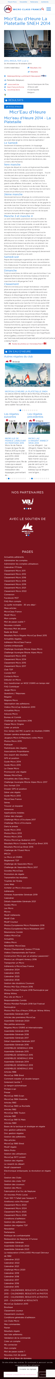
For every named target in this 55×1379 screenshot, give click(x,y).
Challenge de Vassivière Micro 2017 (21, 867)
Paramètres (45, 1374)
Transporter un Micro (14, 963)
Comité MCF (10, 673)
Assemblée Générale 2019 (16, 1031)
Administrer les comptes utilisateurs (21, 564)
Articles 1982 (10, 1109)
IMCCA (7, 854)
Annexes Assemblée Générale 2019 (20, 895)
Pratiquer (8, 744)
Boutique (8, 1307)
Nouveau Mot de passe (15, 629)
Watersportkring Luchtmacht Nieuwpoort (24, 76)
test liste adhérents (13, 1334)
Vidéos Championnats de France (19, 952)
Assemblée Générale (14, 1242)
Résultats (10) (35, 68)
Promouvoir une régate (15, 772)
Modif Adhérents (12, 915)
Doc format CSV (12, 785)
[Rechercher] (41, 9)
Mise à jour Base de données (17, 1358)
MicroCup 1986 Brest (14, 1075)
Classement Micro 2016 (15, 577)
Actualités (9, 939)
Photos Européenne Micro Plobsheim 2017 (24, 929)
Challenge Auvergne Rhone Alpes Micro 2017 (25, 782)
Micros (7, 912)
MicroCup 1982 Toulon (14, 1113)
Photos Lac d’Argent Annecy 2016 (20, 959)
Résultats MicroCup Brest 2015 (18, 847)
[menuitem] (12, 2)
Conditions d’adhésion (14, 1218)
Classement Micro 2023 (15, 1205)
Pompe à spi (10, 1089)
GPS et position (11, 758)
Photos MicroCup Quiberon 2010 (19, 840)
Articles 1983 (10, 1103)
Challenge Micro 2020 (14, 1270)
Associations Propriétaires (16, 751)
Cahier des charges (13, 816)
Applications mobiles (14, 813)
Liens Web (9, 884)
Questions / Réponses (14, 693)
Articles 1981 (10, 1116)
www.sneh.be (13, 84)
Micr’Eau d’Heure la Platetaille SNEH (26, 391)
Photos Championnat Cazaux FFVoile (22, 949)
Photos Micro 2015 (13, 741)
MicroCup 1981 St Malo (15, 1120)
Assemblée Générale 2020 (16, 1021)
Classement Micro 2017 (15, 666)
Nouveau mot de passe (15, 1355)
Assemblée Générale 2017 (16, 1038)
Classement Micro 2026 (15, 1215)
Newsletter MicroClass (14, 946)
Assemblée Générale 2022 (16, 1246)
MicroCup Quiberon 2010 (16, 1304)
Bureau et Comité (12, 717)
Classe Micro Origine (14, 724)
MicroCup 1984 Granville (15, 1099)
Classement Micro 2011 (14, 571)
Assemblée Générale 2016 (16, 1045)
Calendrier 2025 (11, 973)
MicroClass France (13, 612)
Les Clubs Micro (11, 1321)
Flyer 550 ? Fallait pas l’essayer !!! (20, 1198)
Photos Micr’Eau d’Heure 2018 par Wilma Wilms (27, 1010)
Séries (7, 802)
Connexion (9, 594)
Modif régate (10, 1147)
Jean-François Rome (15, 87)
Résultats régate (12, 1331)
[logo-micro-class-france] (22, 9)
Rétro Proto (9, 1150)
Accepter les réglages (27, 1369)
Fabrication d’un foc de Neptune (20, 1191)
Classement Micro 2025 (15, 1212)
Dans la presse (11, 826)
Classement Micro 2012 (15, 574)
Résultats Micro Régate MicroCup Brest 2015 (25, 635)
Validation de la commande (17, 1338)
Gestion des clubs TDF (15, 1181)
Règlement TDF (11, 860)
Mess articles (10, 608)
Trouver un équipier (13, 806)
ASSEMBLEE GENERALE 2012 (18, 1068)
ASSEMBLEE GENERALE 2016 (18, 1048)
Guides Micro (10, 905)
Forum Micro (12, 2)
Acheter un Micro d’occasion (18, 888)
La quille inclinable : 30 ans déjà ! (20, 605)
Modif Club (9, 918)
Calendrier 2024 (12, 970)
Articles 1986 (10, 1072)
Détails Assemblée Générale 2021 (20, 901)
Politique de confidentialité (17, 1236)
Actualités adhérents (14, 557)
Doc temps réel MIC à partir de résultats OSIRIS (27, 731)
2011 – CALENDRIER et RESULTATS (21, 1300)
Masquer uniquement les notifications (21, 1374)
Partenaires (34, 2)
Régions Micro (11, 700)
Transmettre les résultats (16, 877)
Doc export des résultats (16, 755)
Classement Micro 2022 (15, 591)
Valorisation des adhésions (16, 704)
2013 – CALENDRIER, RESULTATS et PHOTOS (26, 1293)
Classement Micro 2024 (15, 1208)
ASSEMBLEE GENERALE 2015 (18, 1055)
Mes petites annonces (14, 1024)
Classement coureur (13, 1311)
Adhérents (44, 2)
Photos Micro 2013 (13, 833)
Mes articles (9, 1140)
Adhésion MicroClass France (17, 642)
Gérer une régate (12, 792)
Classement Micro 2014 (15, 659)
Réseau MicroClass (13, 775)
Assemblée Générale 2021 (16, 1014)
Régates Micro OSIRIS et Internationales (23, 1028)
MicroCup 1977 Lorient (15, 1157)
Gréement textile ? (13, 1082)
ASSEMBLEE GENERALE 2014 (18, 1058)
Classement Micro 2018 (15, 581)
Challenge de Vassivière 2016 (18, 721)
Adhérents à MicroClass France (19, 966)
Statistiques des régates (15, 748)
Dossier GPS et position (15, 789)
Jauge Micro (10, 690)
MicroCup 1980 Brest (14, 1143)
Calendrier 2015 (11, 1287)
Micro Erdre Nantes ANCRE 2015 (15, 439)
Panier (7, 1328)
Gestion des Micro (12, 1188)
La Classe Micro (11, 768)
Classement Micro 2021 (15, 588)
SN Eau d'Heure (14, 107)
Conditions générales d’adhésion (19, 1317)
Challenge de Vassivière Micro (18, 864)
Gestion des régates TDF (16, 1225)
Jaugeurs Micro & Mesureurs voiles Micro (23, 738)
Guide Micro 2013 (12, 796)
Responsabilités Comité (15, 1000)
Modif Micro (10, 615)
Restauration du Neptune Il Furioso (21, 1239)
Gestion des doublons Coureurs (19, 983)
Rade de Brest (11, 632)
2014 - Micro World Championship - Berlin (39, 421)
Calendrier (9, 898)
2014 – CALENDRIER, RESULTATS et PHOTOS (26, 1290)
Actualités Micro (12, 710)
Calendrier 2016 (11, 1283)
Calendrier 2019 (11, 1273)
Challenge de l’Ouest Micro (17, 850)
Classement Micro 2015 (15, 663)
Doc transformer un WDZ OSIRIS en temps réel (26, 683)
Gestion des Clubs (12, 1178)
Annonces (9, 809)
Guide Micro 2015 (12, 765)
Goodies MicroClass (13, 871)
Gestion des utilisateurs (15, 1154)
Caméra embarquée (13, 646)
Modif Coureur (11, 922)
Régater (8, 697)
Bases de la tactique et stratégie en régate (24, 1126)
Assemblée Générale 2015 (16, 1051)
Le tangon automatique (15, 1085)
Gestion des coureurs (14, 1184)
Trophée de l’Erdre (13, 881)
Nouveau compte (12, 625)
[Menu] (47, 9)
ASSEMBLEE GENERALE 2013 (18, 1065)
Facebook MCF (11, 598)
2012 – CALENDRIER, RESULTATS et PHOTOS (26, 1297)
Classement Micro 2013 (15, 656)
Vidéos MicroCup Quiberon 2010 (19, 707)
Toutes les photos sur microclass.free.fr (27, 344)
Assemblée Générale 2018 (16, 1034)
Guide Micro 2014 (12, 762)
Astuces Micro (11, 714)
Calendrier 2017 (11, 1280)
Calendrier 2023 (11, 1259)
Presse (7, 1092)
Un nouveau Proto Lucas (16, 1195)
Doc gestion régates (14, 1133)
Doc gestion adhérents (15, 1130)
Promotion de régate (14, 874)
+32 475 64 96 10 (13, 90)
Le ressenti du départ (14, 1164)
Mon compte (10, 618)
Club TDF (8, 669)
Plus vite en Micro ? (13, 997)
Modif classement (12, 1167)
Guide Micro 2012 (12, 830)
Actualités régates (12, 639)
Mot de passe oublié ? (14, 622)
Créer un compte (12, 1341)
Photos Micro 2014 (13, 837)
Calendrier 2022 (11, 1263)
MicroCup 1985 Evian (14, 1096)
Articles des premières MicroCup (19, 1017)
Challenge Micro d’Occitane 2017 (20, 820)
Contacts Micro (11, 676)
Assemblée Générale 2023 (16, 1249)
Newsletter (23, 2)
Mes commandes (12, 1324)
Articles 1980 (10, 1123)
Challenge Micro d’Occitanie (17, 823)
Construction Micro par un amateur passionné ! (26, 956)
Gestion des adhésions (14, 1222)
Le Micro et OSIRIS (13, 857)
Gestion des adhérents (14, 1137)
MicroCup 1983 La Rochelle (17, 1106)
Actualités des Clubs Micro (17, 779)
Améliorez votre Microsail (16, 1201)
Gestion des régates (13, 1161)
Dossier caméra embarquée (17, 734)
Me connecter (10, 1345)
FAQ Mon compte (12, 601)
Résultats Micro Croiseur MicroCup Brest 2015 (26, 843)
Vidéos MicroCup (12, 935)
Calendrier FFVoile (13, 567)
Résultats (34, 72)
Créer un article (11, 727)
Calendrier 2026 (12, 980)
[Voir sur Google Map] (5, 95)
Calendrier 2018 (11, 1276)
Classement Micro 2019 (15, 584)
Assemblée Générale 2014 (16, 1062)
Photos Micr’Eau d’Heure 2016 (18, 987)
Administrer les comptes (15, 560)
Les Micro (8, 908)
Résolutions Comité (13, 932)
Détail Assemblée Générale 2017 (19, 1041)
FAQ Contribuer (11, 687)
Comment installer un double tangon (21, 1079)
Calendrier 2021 (11, 1266)
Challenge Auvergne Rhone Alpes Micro (23, 649)
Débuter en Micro (12, 680)
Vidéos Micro (10, 942)
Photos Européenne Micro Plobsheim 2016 (24, 925)
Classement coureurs (14, 1314)
